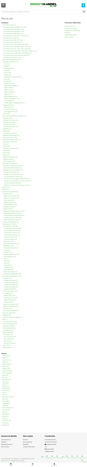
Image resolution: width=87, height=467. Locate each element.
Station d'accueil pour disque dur (14, 211)
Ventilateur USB (9, 326)
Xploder (5, 425)
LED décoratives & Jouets (13, 176)
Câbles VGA (9, 83)
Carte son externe (10, 239)
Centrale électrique (11, 287)
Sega (4, 412)
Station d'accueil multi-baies (12, 213)
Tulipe (6, 146)
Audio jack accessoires (11, 148)
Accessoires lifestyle (9, 324)
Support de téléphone (10, 306)
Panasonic (6, 403)
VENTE (6, 187)
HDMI (7, 261)
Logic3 (5, 384)
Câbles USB (9, 88)
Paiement (67, 33)
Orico (6, 64)
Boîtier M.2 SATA (10, 202)
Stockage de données (10, 62)
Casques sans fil (9, 124)
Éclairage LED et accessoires (13, 170)
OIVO (5, 399)
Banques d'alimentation (11, 135)
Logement (7, 194)
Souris (7, 250)
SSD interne (8, 334)
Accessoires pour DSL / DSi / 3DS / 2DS (17, 49)
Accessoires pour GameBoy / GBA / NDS (17, 46)
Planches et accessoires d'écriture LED (16, 185)
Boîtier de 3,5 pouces (11, 198)
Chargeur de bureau (11, 285)
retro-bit (5, 410)
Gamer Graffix (7, 371)
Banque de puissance (10, 304)
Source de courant (8, 313)
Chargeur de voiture (11, 280)
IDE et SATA (9, 107)
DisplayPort (8, 267)
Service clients (69, 37)
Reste (6, 114)
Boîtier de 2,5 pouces (12, 196)
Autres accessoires (10, 137)
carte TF (6, 345)
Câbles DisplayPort (11, 96)
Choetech (6, 364)
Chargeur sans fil (10, 289)
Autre (7, 79)
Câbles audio (9, 302)
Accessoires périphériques (12, 274)
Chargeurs (7, 118)
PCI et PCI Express (10, 109)
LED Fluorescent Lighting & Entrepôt (16, 178)
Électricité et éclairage (10, 163)
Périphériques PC (9, 224)
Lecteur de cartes (10, 237)
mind (4, 395)
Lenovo (5, 382)
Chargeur (7, 278)
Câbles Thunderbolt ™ (11, 98)
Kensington (6, 379)
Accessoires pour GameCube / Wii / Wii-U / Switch (20, 51)
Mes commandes (27, 442)
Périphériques (8, 68)
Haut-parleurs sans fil (10, 127)
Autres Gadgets (9, 161)
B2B (4, 319)
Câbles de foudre (10, 300)
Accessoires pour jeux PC (12, 57)
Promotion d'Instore (10, 321)
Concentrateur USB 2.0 (12, 233)
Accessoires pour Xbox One (12, 42)
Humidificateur (8, 330)
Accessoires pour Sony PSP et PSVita (16, 36)
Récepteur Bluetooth (11, 248)
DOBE (5, 366)
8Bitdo (5, 358)
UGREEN (6, 420)
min (4, 392)
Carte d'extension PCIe (12, 243)
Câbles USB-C (9, 295)
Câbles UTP (8, 90)
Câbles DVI (8, 94)
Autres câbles (9, 101)
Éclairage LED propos (11, 172)
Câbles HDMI (9, 92)
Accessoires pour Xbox (11, 38)
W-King (5, 423)
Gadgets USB (8, 159)
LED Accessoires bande (12, 183)
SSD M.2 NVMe (10, 343)
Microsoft (6, 390)
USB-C (7, 72)
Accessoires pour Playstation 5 (13, 33)
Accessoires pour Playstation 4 (13, 31)
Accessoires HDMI (10, 142)
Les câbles (7, 81)
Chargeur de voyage (11, 282)
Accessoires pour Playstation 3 (13, 29)
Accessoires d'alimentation (12, 168)
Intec (4, 377)
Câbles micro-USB (10, 298)
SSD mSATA (9, 339)
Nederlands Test (8, 397)
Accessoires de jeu (9, 25)
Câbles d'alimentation (11, 85)
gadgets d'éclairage (10, 157)
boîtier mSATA (9, 200)
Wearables (7, 129)
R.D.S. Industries (8, 408)
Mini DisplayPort (10, 256)
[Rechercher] (84, 12)
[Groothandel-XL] (43, 5)
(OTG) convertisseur (10, 291)
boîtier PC (8, 252)
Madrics (5, 386)
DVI (6, 259)
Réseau (7, 75)
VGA (6, 263)
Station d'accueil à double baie (14, 215)
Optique (6, 150)
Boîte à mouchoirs (9, 328)
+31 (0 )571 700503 (51, 442)
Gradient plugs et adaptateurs (14, 103)
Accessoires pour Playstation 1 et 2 (15, 27)
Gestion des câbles (10, 272)
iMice (5, 375)
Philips (5, 405)
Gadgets (6, 155)
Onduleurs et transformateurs (13, 166)
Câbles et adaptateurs (11, 254)
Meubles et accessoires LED (13, 174)
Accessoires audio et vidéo (11, 139)
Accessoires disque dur (11, 222)
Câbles (6, 131)
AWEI (5, 362)
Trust (5, 418)
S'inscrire (25, 439)
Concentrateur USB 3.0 (12, 228)
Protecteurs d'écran (10, 133)
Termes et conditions (71, 28)
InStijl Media (6, 460)
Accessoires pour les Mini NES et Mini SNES (17, 53)
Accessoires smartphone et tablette (14, 116)
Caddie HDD (8, 209)
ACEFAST (6, 360)
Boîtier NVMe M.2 (10, 204)
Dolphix (7, 66)
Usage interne (8, 105)
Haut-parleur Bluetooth (10, 311)
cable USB (8, 265)
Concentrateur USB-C (12, 235)
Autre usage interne (11, 111)
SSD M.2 (7, 341)
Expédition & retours (71, 35)
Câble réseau (9, 269)
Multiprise (7, 315)
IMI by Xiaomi (7, 373)
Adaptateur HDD (9, 207)
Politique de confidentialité (72, 30)
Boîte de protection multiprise (13, 317)
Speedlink (6, 414)
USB (7, 70)
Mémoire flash (7, 332)
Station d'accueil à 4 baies (12, 217)
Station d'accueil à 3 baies (12, 220)
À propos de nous (70, 26)
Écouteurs (7, 308)
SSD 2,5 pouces (10, 336)
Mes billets (26, 444)
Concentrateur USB (10, 226)
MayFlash (6, 388)
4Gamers (6, 356)
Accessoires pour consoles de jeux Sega (16, 55)
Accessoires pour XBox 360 (13, 40)
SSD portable (8, 347)
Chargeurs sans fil (9, 122)
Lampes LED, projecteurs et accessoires (17, 181)
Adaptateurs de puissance (12, 77)
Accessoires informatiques (11, 59)
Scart (5, 144)
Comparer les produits (29, 446)
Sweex (5, 416)
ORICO (5, 189)
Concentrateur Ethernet (12, 230)
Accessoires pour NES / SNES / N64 (15, 44)
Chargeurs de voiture (10, 120)
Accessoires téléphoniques (11, 276)
